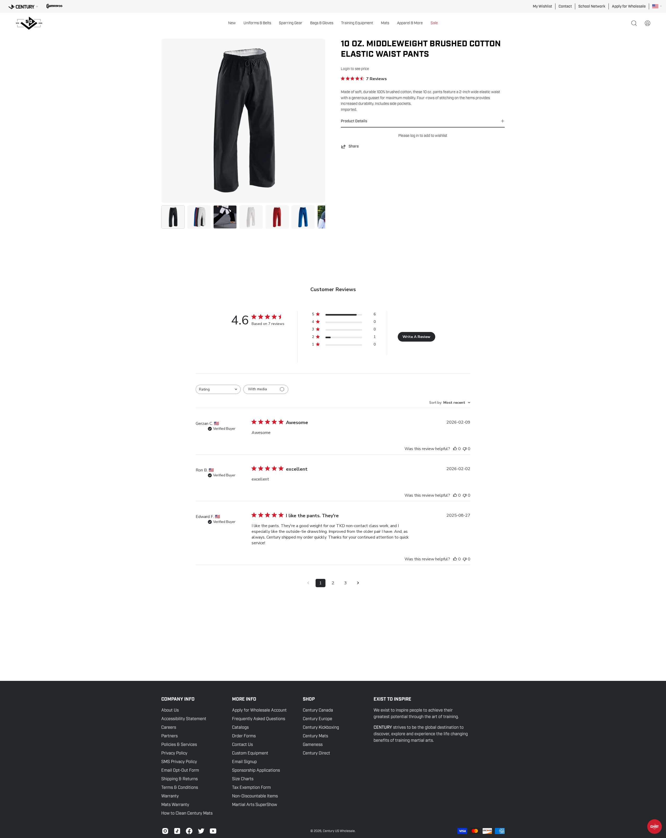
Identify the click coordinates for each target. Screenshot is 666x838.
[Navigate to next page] (358, 583)
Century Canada (318, 710)
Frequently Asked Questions (258, 718)
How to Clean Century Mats (187, 813)
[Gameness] (54, 6)
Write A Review (416, 336)
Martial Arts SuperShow (254, 804)
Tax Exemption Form (251, 787)
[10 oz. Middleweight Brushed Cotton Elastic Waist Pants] (173, 217)
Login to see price (355, 69)
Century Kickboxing (321, 727)
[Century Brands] (23, 6)
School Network (591, 6)
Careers (168, 727)
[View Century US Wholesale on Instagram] (165, 831)
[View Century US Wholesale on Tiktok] (177, 831)
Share (354, 146)
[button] (232, 23)
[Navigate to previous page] (308, 583)
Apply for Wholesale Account (259, 710)
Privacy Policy (174, 753)
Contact (565, 6)
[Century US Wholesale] (31, 23)
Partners (169, 736)
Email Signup (244, 761)
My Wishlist (542, 6)
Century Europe (317, 718)
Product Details (354, 121)
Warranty (170, 796)
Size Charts (242, 779)
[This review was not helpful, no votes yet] (464, 449)
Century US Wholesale (339, 831)
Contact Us (242, 744)
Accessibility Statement (183, 718)
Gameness (313, 744)
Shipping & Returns (179, 779)
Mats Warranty (175, 804)
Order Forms (244, 736)
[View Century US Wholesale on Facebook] (189, 831)
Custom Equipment (250, 753)
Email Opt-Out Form (180, 770)
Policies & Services (179, 744)
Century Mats (315, 736)
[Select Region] (657, 6)
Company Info (178, 699)
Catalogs (240, 727)
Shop (309, 699)
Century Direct (316, 753)
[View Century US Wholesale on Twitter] (201, 831)
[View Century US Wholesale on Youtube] (213, 831)
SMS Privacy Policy (179, 761)
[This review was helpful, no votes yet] (455, 449)
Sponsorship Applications (256, 770)
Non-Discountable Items (255, 796)
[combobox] (218, 389)
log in (414, 135)
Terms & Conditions (179, 787)
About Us (170, 710)
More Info (244, 699)
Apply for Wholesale (629, 6)
